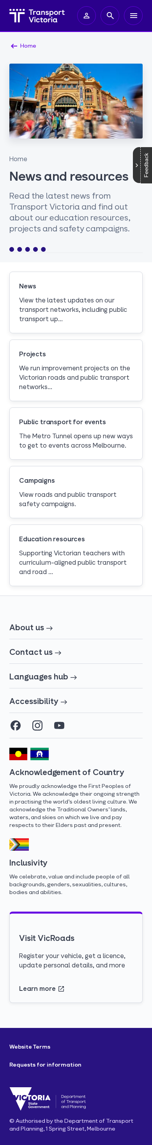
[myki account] (86, 15)
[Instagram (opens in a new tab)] (37, 725)
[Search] (110, 15)
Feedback (146, 165)
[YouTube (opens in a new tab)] (59, 725)
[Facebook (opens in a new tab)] (15, 725)
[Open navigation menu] (133, 15)
